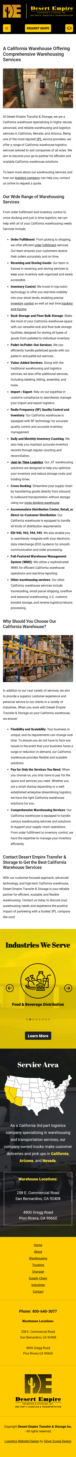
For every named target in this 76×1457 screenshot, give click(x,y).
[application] (38, 88)
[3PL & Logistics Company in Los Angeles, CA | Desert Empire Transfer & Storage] (38, 11)
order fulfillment (45, 245)
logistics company (27, 178)
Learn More (38, 1036)
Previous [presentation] (9, 988)
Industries (38, 1285)
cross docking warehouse (41, 503)
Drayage (38, 1272)
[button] (27, 1019)
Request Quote (38, 28)
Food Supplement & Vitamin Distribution (40, 1007)
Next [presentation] (67, 988)
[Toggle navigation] (7, 28)
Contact (38, 1291)
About (38, 1252)
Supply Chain (38, 1278)
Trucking (38, 1265)
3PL (39, 139)
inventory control (22, 303)
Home (38, 1245)
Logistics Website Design (22, 1441)
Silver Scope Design (57, 1441)
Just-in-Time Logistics (27, 462)
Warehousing (38, 1258)
